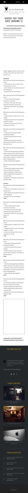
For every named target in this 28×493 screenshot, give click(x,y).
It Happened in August (12, 478)
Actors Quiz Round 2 (14, 423)
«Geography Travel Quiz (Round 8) (12, 338)
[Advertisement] (14, 53)
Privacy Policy (6, 369)
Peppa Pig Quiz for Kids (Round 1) (15, 457)
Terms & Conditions (16, 369)
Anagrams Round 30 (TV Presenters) (14, 402)
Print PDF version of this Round (16, 25)
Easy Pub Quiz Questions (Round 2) (14, 443)
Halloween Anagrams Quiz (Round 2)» (13, 340)
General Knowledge (11, 28)
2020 (4, 28)
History (19, 28)
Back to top (13, 489)
